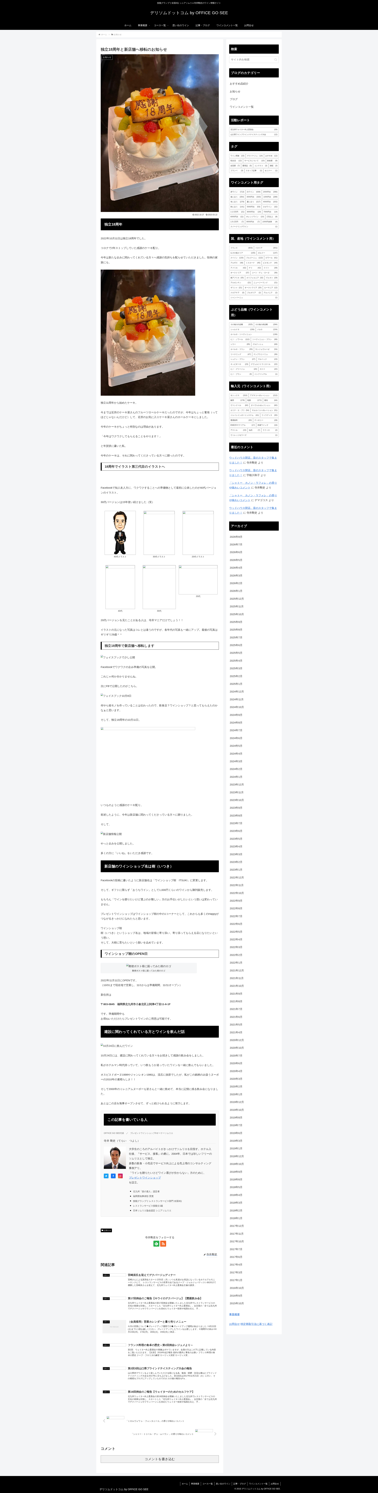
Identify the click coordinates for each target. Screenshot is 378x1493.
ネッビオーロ (239, 364)
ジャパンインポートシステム (244, 415)
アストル (238, 430)
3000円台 (254, 197)
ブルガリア (254, 293)
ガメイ (268, 369)
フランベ (236, 171)
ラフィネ (270, 430)
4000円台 (270, 202)
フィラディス (269, 415)
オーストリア (239, 273)
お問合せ (234, 1324)
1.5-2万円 (237, 222)
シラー (240, 344)
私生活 (236, 161)
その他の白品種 (241, 324)
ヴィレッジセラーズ (253, 435)
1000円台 (270, 197)
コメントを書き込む (160, 1459)
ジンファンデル (265, 374)
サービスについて (254, 161)
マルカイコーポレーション (264, 410)
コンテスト (260, 166)
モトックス (238, 395)
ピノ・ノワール (240, 339)
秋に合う (237, 207)
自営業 (235, 166)
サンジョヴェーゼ (266, 349)
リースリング (240, 354)
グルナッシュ (265, 344)
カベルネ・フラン (241, 349)
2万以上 (272, 217)
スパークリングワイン (253, 227)
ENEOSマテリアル (242, 425)
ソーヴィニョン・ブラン (264, 339)
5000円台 (253, 207)
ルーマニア (270, 288)
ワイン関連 (237, 156)
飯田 (237, 400)
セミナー (271, 171)
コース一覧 (207, 1484)
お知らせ (107, 1230)
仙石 (254, 430)
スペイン (236, 258)
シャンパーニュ (253, 298)
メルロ (267, 329)
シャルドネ (242, 329)
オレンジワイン (255, 217)
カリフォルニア (254, 278)
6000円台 (236, 217)
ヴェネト (271, 278)
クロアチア (237, 293)
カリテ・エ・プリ (239, 410)
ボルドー (267, 253)
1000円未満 (269, 222)
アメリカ (238, 268)
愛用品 (247, 166)
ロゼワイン (270, 207)
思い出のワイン (223, 1484)
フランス (241, 248)
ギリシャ (236, 288)
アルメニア (270, 293)
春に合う (237, 197)
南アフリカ (237, 278)
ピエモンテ (270, 263)
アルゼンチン (240, 283)
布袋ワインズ (267, 425)
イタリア (266, 248)
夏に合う (254, 202)
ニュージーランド (265, 283)
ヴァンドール (239, 405)
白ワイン (254, 192)
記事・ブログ (239, 1484)
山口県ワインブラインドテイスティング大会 (253, 134)
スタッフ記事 (254, 171)
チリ (255, 268)
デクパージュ (255, 156)
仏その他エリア (242, 253)
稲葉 (254, 400)
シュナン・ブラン (242, 359)
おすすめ (271, 156)
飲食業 (272, 161)
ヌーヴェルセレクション (264, 405)
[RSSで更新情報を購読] (163, 1244)
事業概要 (234, 1314)
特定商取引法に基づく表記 (256, 1324)
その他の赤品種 (266, 324)
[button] (275, 59)
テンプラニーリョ (265, 354)
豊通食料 (241, 420)
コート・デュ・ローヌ (264, 273)
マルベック (267, 359)
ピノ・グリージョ (243, 369)
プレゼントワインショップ (145, 1177)
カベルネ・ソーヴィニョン (253, 334)
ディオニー (265, 420)
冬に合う (237, 202)
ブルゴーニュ (254, 258)
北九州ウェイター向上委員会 (253, 129)
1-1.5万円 (237, 212)
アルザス (236, 263)
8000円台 (254, 212)
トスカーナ (253, 263)
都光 (270, 400)
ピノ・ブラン (241, 374)
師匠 (273, 166)
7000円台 (270, 212)
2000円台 (270, 192)
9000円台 (253, 222)
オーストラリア (253, 288)
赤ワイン (237, 192)
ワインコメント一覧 (258, 1484)
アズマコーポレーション (263, 395)
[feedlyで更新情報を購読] (156, 1244)
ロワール (271, 258)
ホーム (185, 1484)
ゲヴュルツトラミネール (264, 364)
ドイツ (270, 268)
